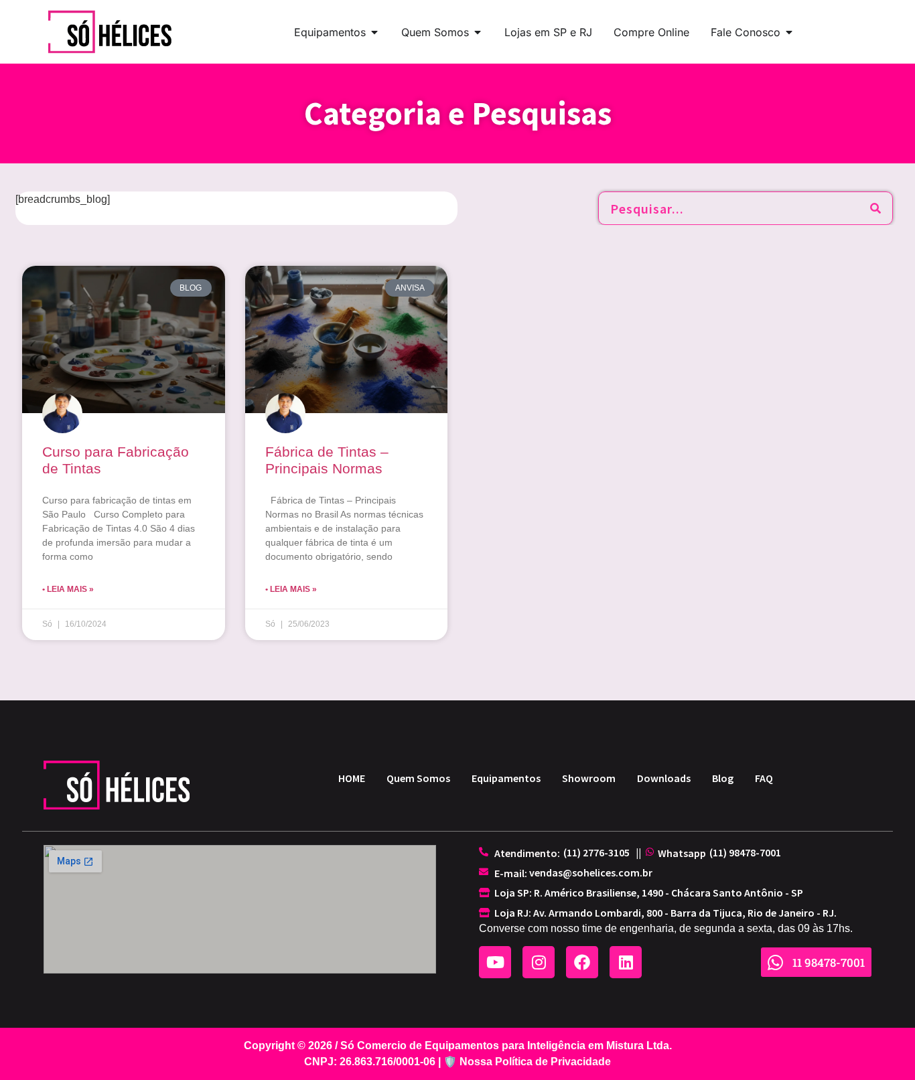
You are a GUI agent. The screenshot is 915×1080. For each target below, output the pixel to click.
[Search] (875, 208)
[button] (596, 852)
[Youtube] (495, 962)
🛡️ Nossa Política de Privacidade (527, 1061)
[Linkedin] (626, 962)
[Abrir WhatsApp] (881, 1046)
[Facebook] (582, 962)
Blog (722, 778)
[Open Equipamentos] (374, 32)
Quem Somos (418, 778)
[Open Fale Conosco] (789, 32)
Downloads (664, 778)
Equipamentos (506, 778)
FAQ (764, 778)
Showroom (589, 778)
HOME (351, 778)
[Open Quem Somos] (477, 32)
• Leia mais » (68, 589)
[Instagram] (538, 962)
